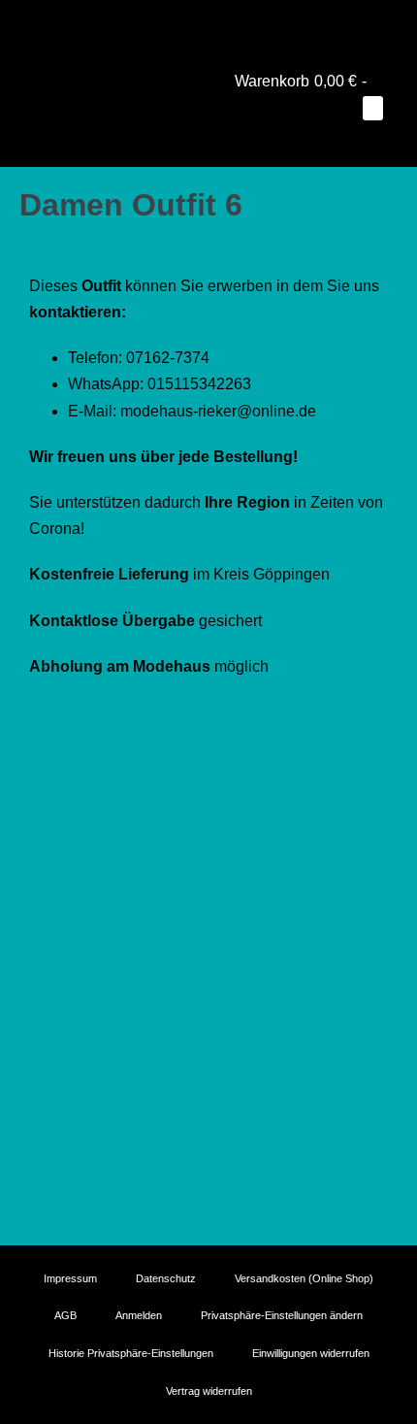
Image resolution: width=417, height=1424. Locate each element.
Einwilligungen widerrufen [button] (310, 1353)
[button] (362, 134)
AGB (65, 1315)
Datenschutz (166, 1278)
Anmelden (138, 1315)
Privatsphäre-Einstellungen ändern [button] (282, 1315)
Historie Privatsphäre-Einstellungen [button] (130, 1353)
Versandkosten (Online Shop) (304, 1278)
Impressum (70, 1278)
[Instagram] (208, 24)
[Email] (235, 24)
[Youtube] (181, 24)
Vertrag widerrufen (209, 1391)
